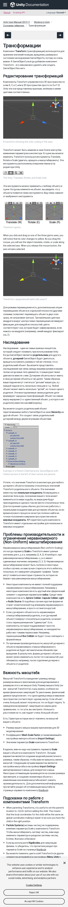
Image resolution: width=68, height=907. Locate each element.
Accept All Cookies (34, 901)
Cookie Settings (34, 885)
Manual (7, 12)
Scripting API (19, 12)
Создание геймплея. (14, 25)
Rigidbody (43, 790)
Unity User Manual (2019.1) (16, 22)
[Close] (64, 862)
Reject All (34, 892)
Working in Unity (42, 22)
